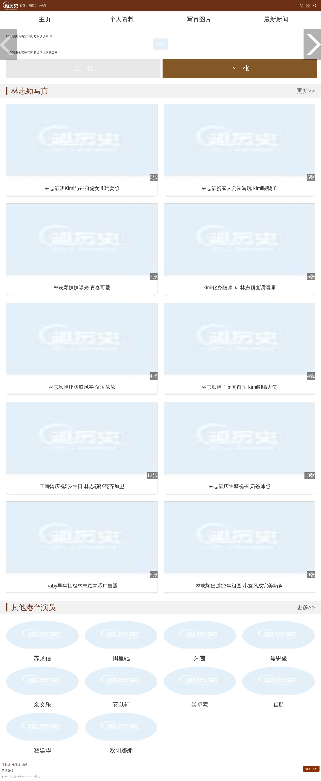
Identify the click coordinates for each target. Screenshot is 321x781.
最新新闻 (276, 19)
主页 (45, 19)
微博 (24, 764)
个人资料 (122, 19)
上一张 (83, 68)
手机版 (6, 764)
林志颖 (42, 5)
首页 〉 (24, 5)
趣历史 (10, 5)
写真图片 (199, 19)
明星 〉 (33, 5)
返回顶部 (311, 769)
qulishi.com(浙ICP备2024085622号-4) (20, 776)
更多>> (306, 91)
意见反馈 (7, 770)
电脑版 (16, 764)
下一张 (239, 68)
